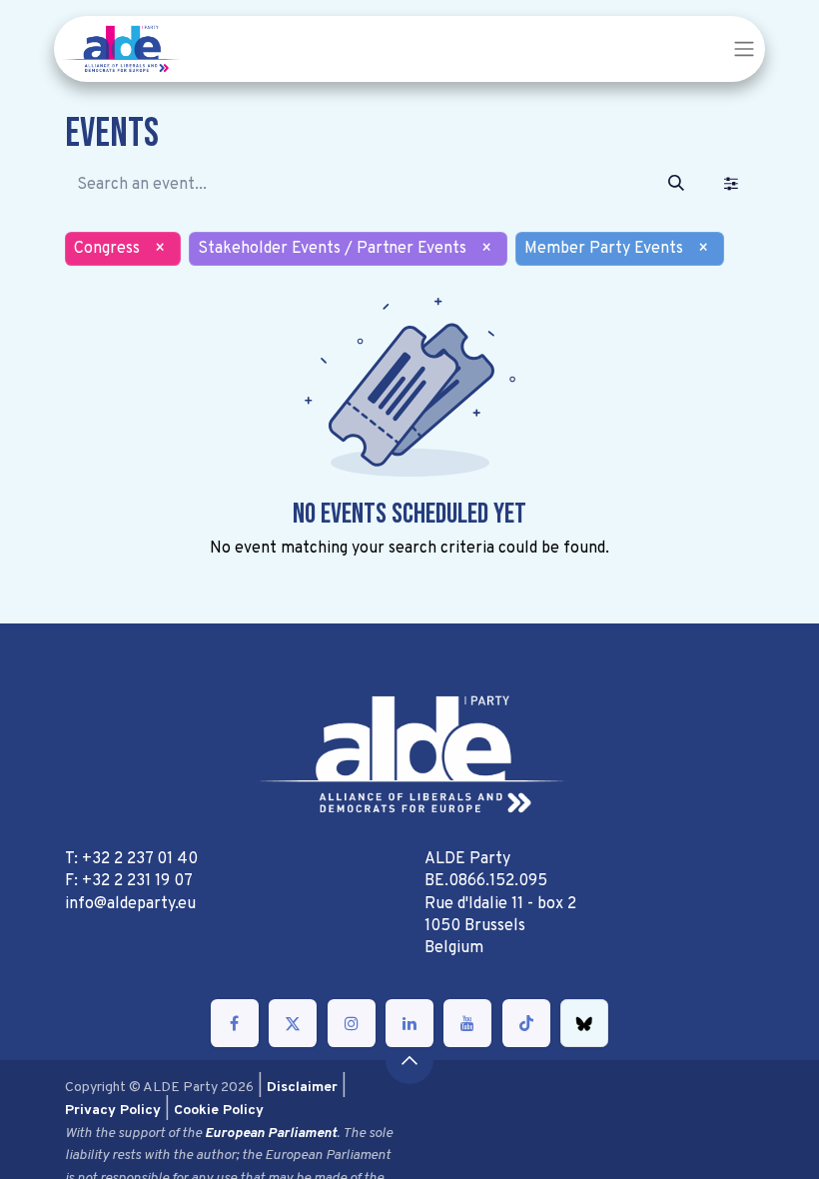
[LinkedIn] (409, 1023)
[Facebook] (235, 1023)
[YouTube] (467, 1023)
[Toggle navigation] (744, 49)
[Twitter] (293, 1023)
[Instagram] (352, 1023)
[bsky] (584, 1023)
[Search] (676, 185)
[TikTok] (526, 1023)
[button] (409, 1060)
